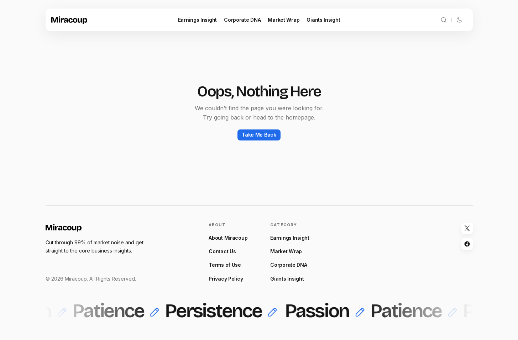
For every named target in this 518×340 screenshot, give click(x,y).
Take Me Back (259, 135)
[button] (443, 20)
